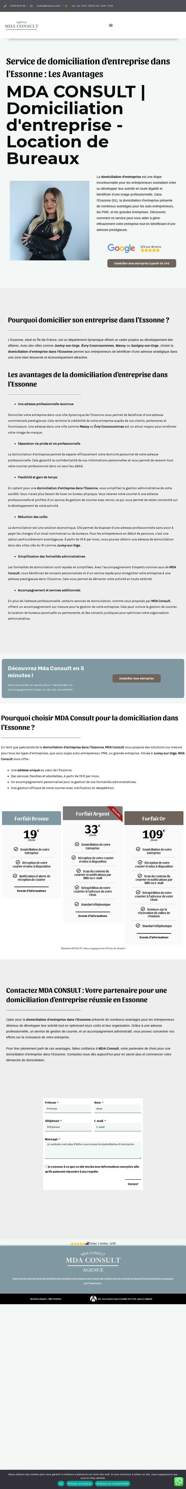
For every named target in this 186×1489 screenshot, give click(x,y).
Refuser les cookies (79, 1483)
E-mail (99, 1120)
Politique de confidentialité (112, 1483)
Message (51, 1139)
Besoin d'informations (31, 890)
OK (61, 1483)
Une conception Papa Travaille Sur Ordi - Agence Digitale (125, 1299)
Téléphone (52, 1120)
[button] (111, 25)
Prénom (51, 1102)
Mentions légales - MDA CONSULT (45, 1299)
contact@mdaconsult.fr (48, 6)
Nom (97, 1102)
